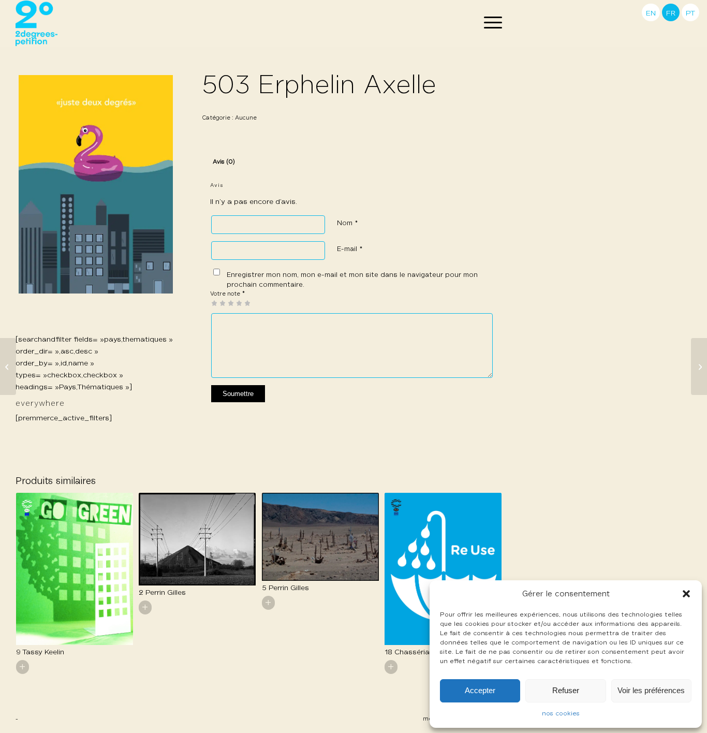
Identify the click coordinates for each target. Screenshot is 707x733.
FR (670, 13)
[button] (686, 594)
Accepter (480, 690)
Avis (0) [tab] (224, 162)
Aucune (246, 118)
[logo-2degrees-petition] (36, 23)
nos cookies (561, 714)
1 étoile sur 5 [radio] (214, 303)
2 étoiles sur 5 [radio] (218, 303)
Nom (347, 223)
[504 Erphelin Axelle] (699, 366)
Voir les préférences (651, 690)
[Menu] (489, 23)
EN (651, 13)
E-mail (350, 249)
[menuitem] (489, 23)
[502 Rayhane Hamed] (8, 366)
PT (690, 13)
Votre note (227, 293)
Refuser (565, 690)
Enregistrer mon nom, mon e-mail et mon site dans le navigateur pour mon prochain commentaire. (352, 280)
